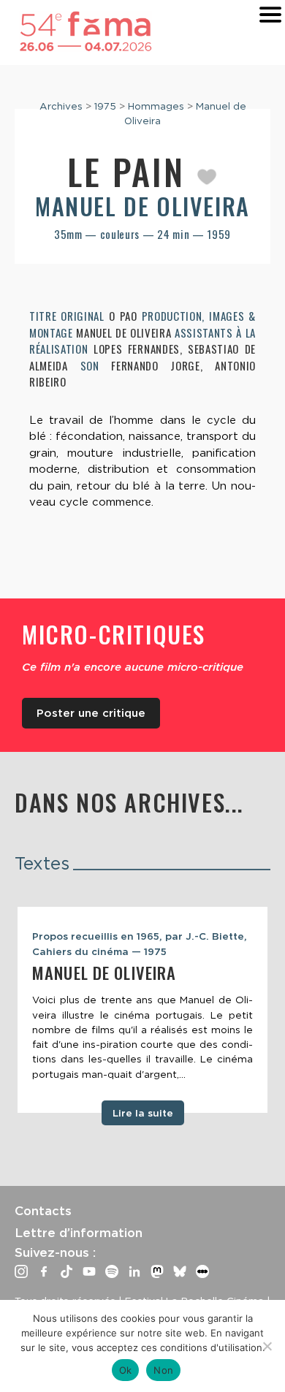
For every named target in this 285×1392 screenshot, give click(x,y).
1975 (105, 106)
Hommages (156, 106)
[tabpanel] (142, 1010)
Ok (125, 1370)
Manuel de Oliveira (142, 206)
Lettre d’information (78, 1232)
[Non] (266, 1346)
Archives (61, 106)
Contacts (43, 1210)
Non (163, 1370)
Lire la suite (143, 1113)
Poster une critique (91, 713)
